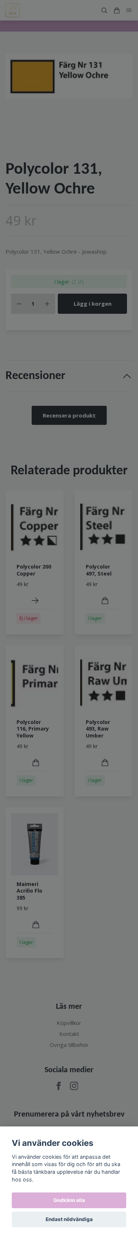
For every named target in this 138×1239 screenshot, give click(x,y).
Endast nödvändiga (69, 1219)
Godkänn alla (69, 1200)
